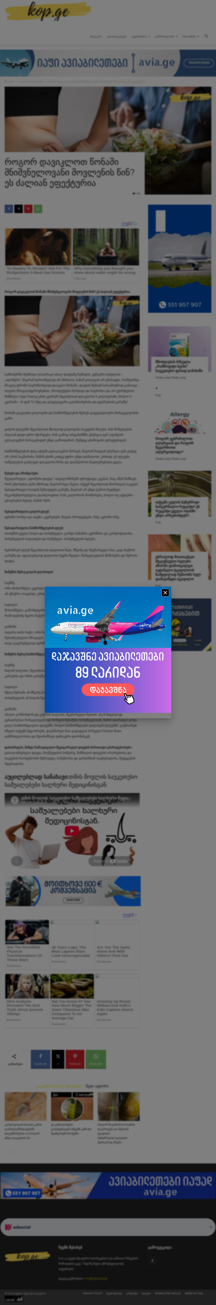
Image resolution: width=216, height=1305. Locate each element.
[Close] (165, 593)
